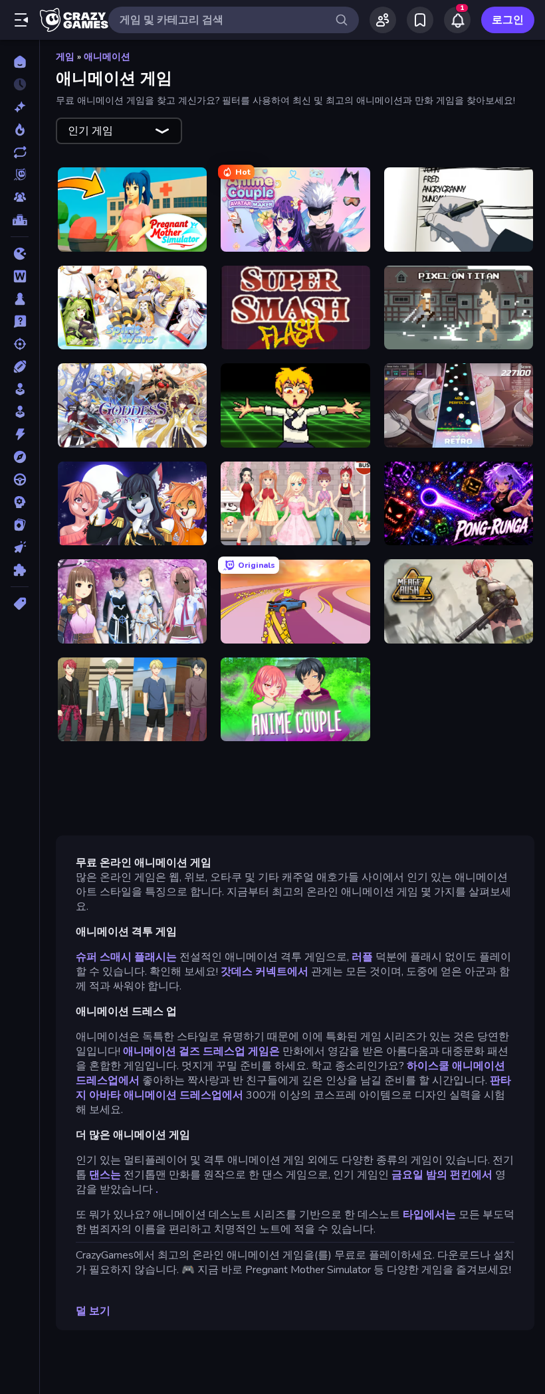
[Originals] (19, 174)
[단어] (19, 276)
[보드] (19, 299)
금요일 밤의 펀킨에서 (441, 1175)
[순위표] (19, 220)
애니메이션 (107, 56)
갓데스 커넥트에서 (264, 971)
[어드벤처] (19, 457)
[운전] (19, 479)
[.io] (19, 253)
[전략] (19, 502)
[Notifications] (457, 20)
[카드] (19, 524)
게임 (65, 56)
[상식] (19, 321)
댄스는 (105, 1175)
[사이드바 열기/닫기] (21, 20)
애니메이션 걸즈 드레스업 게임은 (202, 1051)
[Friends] (383, 20)
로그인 (508, 20)
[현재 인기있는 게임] (19, 129)
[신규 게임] (19, 107)
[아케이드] (19, 411)
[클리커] (19, 547)
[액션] (19, 434)
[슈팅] (19, 344)
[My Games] (420, 20)
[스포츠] (19, 366)
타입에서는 (429, 1214)
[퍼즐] (19, 570)
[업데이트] (19, 152)
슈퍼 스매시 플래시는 (126, 957)
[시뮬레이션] (19, 389)
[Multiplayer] (19, 197)
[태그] (19, 603)
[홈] (19, 61)
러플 (362, 957)
